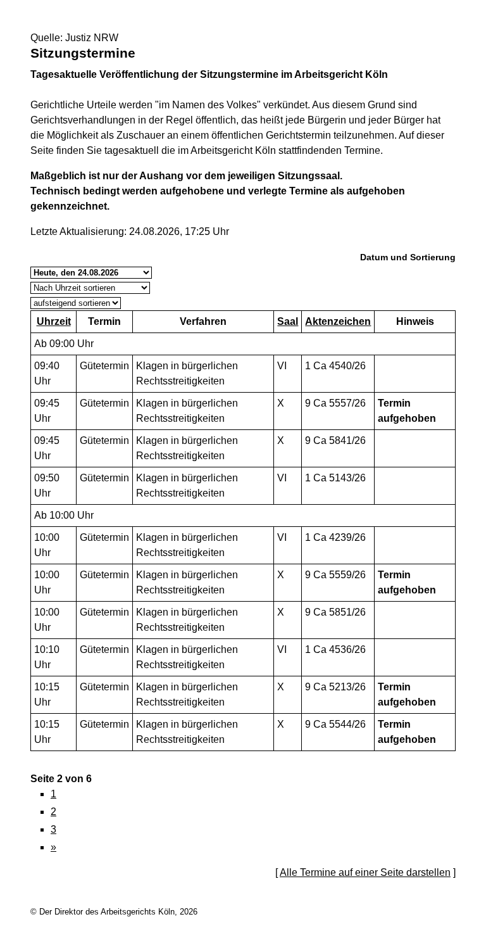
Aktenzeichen (338, 321)
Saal (287, 321)
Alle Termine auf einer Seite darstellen (365, 872)
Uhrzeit (54, 321)
